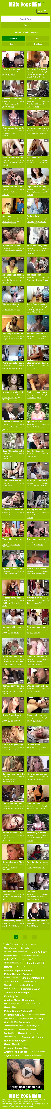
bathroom (30, 221)
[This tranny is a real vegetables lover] (38, 822)
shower (29, 224)
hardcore (10, 221)
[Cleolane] (38, 881)
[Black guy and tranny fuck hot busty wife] (13, 764)
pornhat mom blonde (37, 1014)
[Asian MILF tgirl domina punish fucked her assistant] (13, 265)
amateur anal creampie (16, 992)
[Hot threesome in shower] (13, 646)
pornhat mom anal (24, 966)
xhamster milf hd (35, 962)
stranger (14, 400)
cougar (5, 397)
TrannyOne (20, 72)
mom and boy (39, 951)
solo (28, 899)
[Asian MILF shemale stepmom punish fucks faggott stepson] (38, 470)
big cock (34, 192)
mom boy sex (11, 996)
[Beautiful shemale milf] (38, 323)
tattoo (35, 224)
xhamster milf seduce (15, 1051)
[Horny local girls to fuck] (25, 1074)
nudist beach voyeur (15, 1040)
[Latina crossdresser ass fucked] (38, 646)
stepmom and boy (14, 1014)
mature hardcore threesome (15, 951)
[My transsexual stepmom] (38, 617)
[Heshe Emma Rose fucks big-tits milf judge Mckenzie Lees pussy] (13, 705)
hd (9, 74)
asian (29, 192)
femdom (15, 280)
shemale (11, 106)
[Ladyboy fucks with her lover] (13, 499)
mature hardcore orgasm (17, 974)
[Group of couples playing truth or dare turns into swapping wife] (13, 734)
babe (29, 456)
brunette (36, 896)
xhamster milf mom (30, 981)
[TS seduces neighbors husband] (38, 235)
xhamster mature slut (33, 977)
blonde (35, 74)
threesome (6, 547)
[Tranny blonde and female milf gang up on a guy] (13, 529)
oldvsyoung (6, 224)
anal (28, 104)
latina (41, 662)
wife (18, 309)
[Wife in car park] (13, 881)
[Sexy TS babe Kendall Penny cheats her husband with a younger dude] (13, 441)
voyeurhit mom (12, 1055)
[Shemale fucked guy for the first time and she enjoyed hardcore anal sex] (38, 910)
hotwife (8, 966)
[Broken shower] (38, 206)
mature (13, 74)
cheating (9, 456)
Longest (13, 44)
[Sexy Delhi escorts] (38, 441)
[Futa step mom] (38, 793)
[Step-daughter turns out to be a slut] (38, 852)
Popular (13, 38)
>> (34, 937)
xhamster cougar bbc (16, 1047)
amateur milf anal (29, 944)
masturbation (40, 309)
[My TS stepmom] (38, 147)
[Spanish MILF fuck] (38, 411)
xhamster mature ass (12, 963)
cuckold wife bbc (11, 959)
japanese (41, 192)
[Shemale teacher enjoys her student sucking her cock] (13, 411)
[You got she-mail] (38, 265)
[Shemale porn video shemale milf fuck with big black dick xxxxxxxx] (13, 676)
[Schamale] (13, 206)
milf (39, 77)
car (32, 104)
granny (4, 74)
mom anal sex (10, 1018)
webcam (11, 573)
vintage (45, 280)
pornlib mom (9, 1029)
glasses (29, 309)
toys (32, 899)
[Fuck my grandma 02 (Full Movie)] (13, 59)
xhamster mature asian (13, 1025)
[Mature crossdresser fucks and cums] (13, 118)
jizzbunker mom (29, 959)
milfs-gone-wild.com (25, 1095)
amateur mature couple (32, 1018)
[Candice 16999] (38, 734)
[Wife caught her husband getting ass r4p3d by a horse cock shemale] (13, 323)
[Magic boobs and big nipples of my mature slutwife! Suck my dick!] (38, 705)
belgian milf (10, 955)
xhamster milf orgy (25, 985)
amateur (30, 74)
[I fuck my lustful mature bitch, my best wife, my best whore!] (13, 470)
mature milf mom (38, 1051)
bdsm (29, 603)
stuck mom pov (10, 988)
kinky (29, 779)
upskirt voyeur (33, 1025)
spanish (41, 427)
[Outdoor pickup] (38, 88)
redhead (14, 192)
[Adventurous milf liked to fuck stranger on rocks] (13, 382)
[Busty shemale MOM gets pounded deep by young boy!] (13, 235)
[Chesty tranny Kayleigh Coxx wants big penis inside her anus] (13, 910)
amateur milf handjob (27, 1029)
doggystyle (12, 104)
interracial (16, 691)
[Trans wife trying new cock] (13, 793)
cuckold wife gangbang (17, 1022)
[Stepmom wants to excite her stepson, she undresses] (38, 353)
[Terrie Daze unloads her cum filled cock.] (38, 294)
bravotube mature (33, 1003)
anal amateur (11, 981)
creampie (30, 515)
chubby (5, 104)
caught (4, 339)
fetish (29, 133)
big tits (8, 162)
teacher (5, 429)
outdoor (29, 106)
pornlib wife (9, 1033)
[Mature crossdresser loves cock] (38, 558)
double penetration (16, 662)
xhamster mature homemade (15, 1044)
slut (43, 867)
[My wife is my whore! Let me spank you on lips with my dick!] (38, 588)
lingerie (30, 77)
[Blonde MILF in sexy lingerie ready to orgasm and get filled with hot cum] (38, 59)
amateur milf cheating (33, 1055)
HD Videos (37, 44)
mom (39, 162)
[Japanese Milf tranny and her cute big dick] (38, 176)
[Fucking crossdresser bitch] (38, 382)
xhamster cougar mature (28, 1033)
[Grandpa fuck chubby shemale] (13, 88)
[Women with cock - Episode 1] (13, 822)
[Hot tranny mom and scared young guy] (38, 118)
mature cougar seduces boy (19, 1011)
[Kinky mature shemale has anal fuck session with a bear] (38, 764)
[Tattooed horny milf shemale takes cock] (13, 588)
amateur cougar (10, 1036)
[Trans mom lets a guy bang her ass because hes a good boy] (38, 529)
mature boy (8, 985)
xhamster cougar (30, 988)
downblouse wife (11, 977)
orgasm (44, 77)
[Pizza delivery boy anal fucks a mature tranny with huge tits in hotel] (13, 147)
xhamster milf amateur (30, 955)
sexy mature (25, 948)
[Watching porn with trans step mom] (38, 676)
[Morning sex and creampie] (38, 499)
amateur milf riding (32, 1036)
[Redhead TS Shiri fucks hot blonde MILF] (13, 176)
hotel (16, 162)
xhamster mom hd (11, 1007)
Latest (37, 38)
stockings (30, 253)
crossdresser (7, 133)
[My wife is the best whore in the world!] (13, 558)
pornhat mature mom (12, 1003)
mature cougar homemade (18, 970)
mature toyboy (10, 948)
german (41, 74)
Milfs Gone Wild (25, 4)
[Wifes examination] (13, 294)
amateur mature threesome (19, 999)
